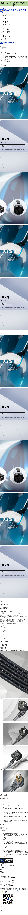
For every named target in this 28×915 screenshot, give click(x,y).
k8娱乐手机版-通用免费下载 (14, 4)
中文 (1, 48)
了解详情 (2, 625)
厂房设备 (15, 53)
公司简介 (4, 53)
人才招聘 (6, 32)
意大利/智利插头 (22, 57)
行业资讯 (8, 61)
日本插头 (17, 57)
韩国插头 (20, 56)
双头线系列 (6, 59)
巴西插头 (2, 881)
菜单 (1, 46)
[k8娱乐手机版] (13, 9)
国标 (12, 56)
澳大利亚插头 (8, 57)
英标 (16, 56)
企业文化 (8, 53)
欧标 (14, 56)
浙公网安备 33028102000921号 (10, 891)
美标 (17, 56)
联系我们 (6, 39)
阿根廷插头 (24, 56)
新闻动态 (6, 28)
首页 (5, 18)
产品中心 (6, 25)
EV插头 (9, 56)
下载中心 (6, 35)
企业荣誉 (12, 53)
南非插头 (9, 884)
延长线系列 (11, 59)
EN (0, 13)
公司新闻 (4, 61)
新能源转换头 (5, 56)
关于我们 (6, 21)
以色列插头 (13, 57)
